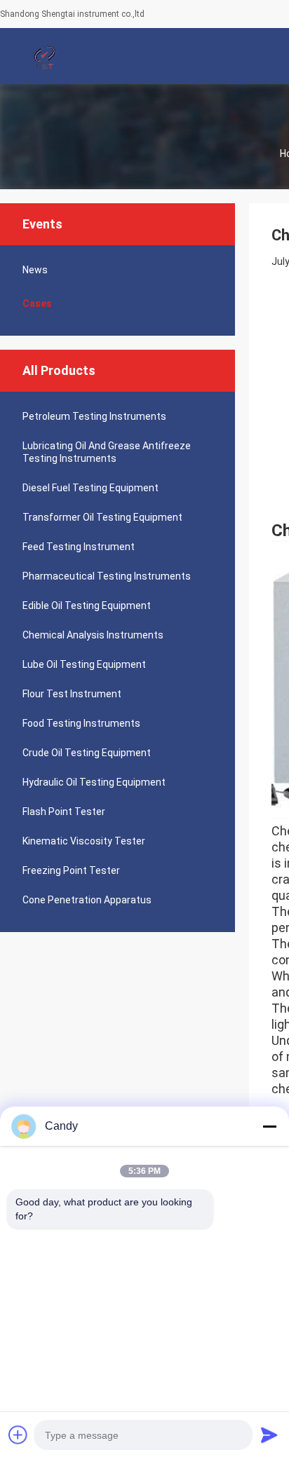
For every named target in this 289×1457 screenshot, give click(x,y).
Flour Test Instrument (71, 693)
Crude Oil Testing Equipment (86, 752)
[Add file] (18, 1434)
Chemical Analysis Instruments (92, 635)
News (35, 269)
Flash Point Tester (63, 811)
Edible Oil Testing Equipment (86, 605)
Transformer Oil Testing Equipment (102, 517)
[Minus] (269, 1126)
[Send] (269, 1434)
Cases (37, 303)
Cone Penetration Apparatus (87, 899)
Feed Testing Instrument (78, 546)
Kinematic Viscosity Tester (83, 841)
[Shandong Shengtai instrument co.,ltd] (45, 56)
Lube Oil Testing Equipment (84, 664)
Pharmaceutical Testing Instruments (106, 576)
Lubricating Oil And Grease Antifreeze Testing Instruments (106, 452)
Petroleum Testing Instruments (94, 416)
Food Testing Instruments (81, 723)
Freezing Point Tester (71, 870)
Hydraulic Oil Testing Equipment (94, 782)
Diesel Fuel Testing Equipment (90, 487)
